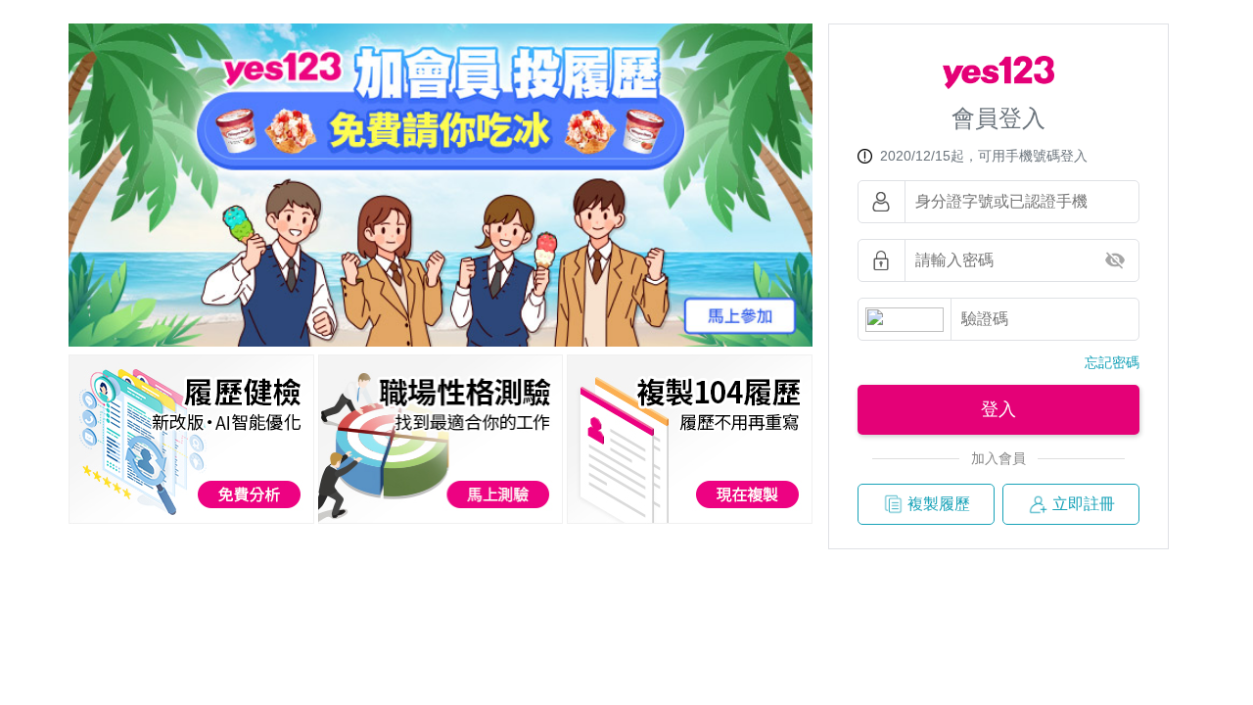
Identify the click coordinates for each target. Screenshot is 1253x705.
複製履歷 (938, 503)
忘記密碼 (1112, 362)
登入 (998, 409)
